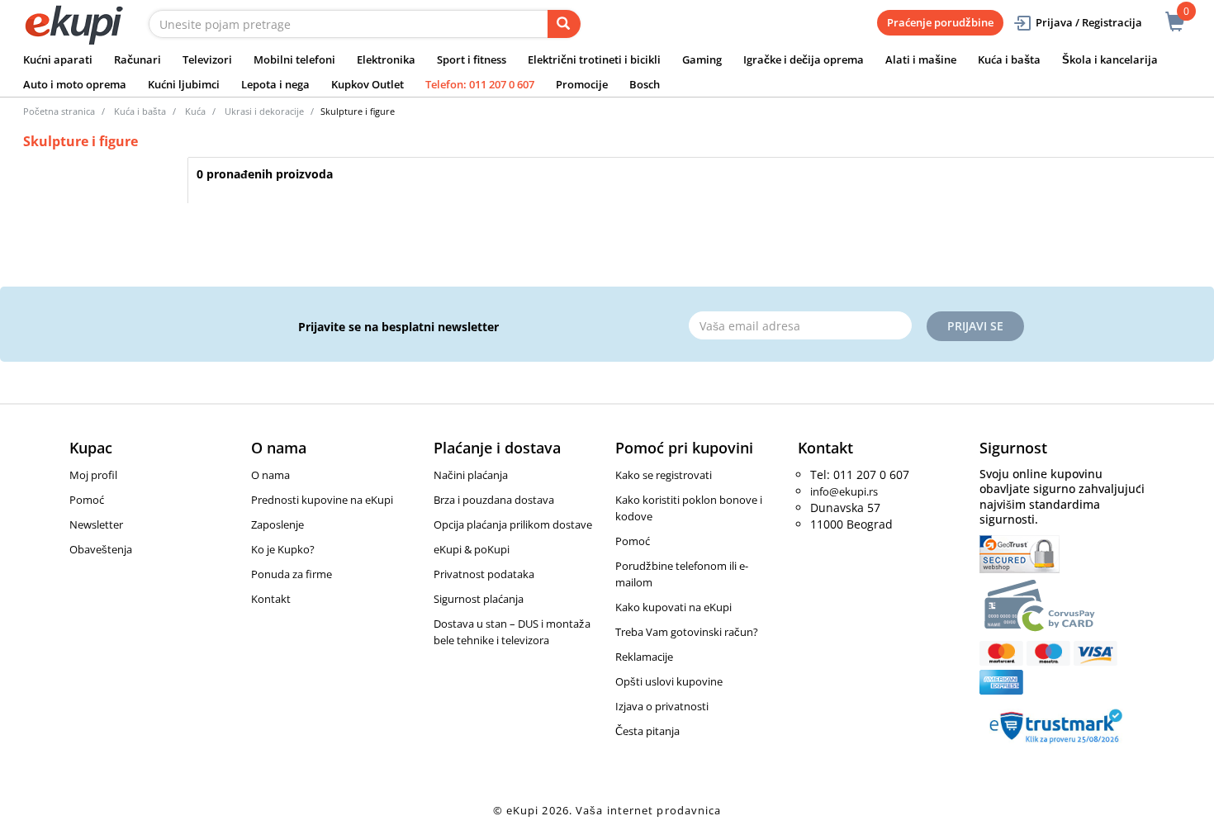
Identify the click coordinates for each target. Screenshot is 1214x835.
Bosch (644, 84)
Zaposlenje (277, 524)
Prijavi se (975, 326)
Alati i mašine (920, 59)
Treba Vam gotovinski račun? (686, 631)
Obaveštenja (100, 549)
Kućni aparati (57, 59)
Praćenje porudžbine (940, 22)
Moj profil (93, 474)
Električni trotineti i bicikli (594, 59)
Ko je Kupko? (283, 549)
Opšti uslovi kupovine (669, 681)
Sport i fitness (471, 59)
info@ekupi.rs (844, 491)
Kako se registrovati (663, 474)
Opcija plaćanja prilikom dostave (513, 524)
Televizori (207, 59)
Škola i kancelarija (1110, 59)
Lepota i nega (275, 84)
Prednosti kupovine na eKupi (322, 499)
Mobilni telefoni (294, 59)
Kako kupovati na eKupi (673, 607)
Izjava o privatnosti (662, 706)
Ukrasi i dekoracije (264, 111)
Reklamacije (644, 656)
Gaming (702, 59)
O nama (270, 474)
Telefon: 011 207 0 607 (479, 84)
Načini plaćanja (471, 474)
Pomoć (86, 499)
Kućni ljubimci (184, 84)
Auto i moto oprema (74, 84)
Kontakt (271, 598)
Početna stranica (59, 111)
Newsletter (96, 524)
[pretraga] (564, 24)
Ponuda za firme (291, 574)
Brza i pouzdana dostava (494, 499)
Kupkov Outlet (367, 84)
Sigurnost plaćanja (479, 598)
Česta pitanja (647, 731)
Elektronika (386, 59)
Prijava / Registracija (1089, 22)
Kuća (195, 111)
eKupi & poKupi (472, 549)
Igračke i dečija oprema (803, 59)
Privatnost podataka (484, 574)
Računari (137, 59)
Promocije (582, 84)
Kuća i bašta (1009, 59)
